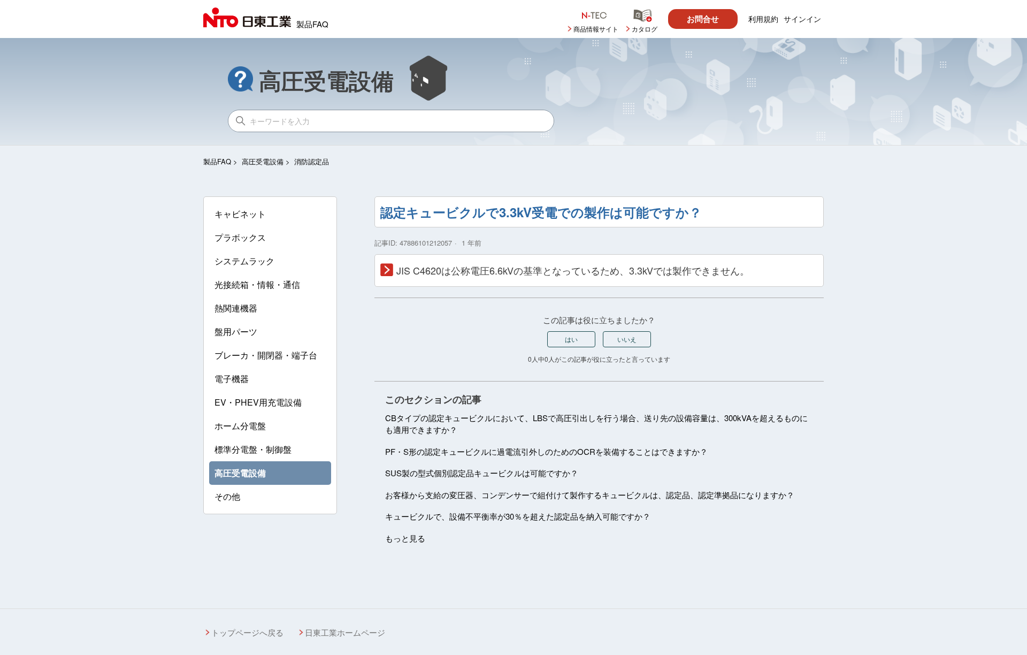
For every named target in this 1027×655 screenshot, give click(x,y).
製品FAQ (217, 161)
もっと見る (405, 538)
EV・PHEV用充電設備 (258, 402)
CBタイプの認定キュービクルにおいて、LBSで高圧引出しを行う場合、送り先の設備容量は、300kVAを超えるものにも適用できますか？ (596, 424)
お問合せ (703, 19)
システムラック (244, 261)
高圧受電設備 (262, 161)
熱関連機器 (235, 308)
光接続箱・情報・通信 (257, 284)
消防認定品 (311, 161)
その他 (227, 496)
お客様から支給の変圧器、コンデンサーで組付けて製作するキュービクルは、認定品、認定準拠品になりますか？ (589, 494)
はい (571, 339)
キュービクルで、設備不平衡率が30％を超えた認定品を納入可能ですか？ (517, 516)
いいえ (627, 339)
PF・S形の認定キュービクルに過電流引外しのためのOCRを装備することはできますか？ (546, 451)
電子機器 (231, 378)
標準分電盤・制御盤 (253, 449)
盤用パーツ (235, 331)
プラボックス (240, 237)
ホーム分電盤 (240, 426)
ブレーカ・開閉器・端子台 (265, 355)
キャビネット (240, 214)
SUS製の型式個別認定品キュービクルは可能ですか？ (481, 472)
